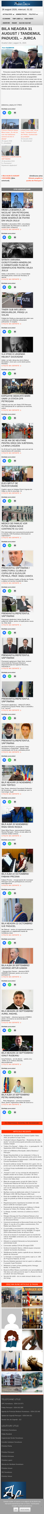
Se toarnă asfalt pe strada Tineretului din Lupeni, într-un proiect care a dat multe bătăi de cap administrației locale (23, 1165)
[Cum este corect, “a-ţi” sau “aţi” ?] (11, 1318)
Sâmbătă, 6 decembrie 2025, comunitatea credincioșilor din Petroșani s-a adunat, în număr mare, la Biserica (15, 225)
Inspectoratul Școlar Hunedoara (12, 1438)
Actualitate (7, 14)
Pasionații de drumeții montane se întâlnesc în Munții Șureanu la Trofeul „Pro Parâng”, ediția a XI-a (21, 1208)
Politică (32, 14)
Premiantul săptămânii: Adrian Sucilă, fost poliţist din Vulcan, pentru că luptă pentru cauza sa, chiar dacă (17, 621)
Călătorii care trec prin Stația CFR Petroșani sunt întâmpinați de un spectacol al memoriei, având (16, 406)
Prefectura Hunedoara (9, 1430)
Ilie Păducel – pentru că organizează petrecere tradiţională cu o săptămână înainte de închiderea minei (17, 931)
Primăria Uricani (6, 1468)
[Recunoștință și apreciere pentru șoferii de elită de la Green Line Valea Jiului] (11, 1297)
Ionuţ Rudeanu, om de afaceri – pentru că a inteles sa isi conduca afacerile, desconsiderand (16, 1060)
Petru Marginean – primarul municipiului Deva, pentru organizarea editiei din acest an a (17, 1101)
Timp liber (16, 19)
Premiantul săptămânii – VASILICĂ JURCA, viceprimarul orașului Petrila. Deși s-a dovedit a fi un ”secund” (17, 706)
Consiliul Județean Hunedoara (11, 1442)
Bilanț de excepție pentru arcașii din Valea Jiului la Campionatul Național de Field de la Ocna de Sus (20, 1182)
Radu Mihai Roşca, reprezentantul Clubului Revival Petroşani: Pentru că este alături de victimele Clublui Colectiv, (16, 832)
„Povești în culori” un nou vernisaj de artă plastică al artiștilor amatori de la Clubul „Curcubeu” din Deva (21, 1173)
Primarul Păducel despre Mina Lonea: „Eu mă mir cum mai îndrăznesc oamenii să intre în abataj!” (9, 134)
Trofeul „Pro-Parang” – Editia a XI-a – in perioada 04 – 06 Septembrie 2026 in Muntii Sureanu (23, 1147)
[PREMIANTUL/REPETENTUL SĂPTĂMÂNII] (10, 151)
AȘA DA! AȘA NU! (25, 23)
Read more (25, 1509)
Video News (28, 19)
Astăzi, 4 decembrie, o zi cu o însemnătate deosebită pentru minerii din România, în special (15, 275)
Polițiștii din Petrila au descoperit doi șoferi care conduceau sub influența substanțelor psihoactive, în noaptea (17, 320)
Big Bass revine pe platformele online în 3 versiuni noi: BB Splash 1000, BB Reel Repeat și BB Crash (22, 1193)
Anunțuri (6, 23)
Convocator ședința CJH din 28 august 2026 (19, 1245)
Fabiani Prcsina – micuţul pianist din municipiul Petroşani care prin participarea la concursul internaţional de (17, 881)
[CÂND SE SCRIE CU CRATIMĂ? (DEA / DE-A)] (11, 1340)
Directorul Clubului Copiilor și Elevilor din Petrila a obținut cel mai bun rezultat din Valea (17, 580)
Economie (6, 19)
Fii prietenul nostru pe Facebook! (22, 1123)
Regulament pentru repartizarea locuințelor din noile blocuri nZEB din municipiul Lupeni (21, 1204)
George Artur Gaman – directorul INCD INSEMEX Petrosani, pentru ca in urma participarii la (15, 973)
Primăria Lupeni (6, 1460)
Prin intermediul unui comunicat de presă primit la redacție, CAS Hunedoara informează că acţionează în (17, 533)
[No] (41, 1506)
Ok (16, 1509)
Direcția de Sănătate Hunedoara (12, 1464)
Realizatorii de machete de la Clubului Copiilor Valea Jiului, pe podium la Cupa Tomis (21, 1136)
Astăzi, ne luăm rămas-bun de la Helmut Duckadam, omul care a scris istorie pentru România (15, 361)
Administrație (21, 14)
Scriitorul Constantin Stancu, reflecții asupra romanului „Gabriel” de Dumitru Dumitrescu (22, 1249)
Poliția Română (6, 1434)
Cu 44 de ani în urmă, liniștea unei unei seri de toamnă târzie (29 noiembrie (17, 450)
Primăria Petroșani (7, 1452)
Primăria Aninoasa (7, 1456)
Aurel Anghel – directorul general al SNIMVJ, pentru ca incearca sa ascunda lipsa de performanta (16, 1018)
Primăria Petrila (6, 1446)
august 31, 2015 (19, 43)
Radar (14, 23)
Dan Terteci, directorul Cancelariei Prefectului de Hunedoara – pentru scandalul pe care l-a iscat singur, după (16, 790)
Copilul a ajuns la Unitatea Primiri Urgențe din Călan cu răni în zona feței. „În (16, 490)
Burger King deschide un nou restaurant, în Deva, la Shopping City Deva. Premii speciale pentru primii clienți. (23, 1156)
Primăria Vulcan (6, 1476)
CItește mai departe (10, 229)
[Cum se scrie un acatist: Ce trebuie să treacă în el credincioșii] (32, 1361)
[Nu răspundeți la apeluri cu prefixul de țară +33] (32, 1340)
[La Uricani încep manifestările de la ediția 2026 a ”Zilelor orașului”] (11, 1361)
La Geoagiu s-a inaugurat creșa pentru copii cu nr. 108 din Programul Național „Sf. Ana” (22, 1258)
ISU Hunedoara (6, 1472)
